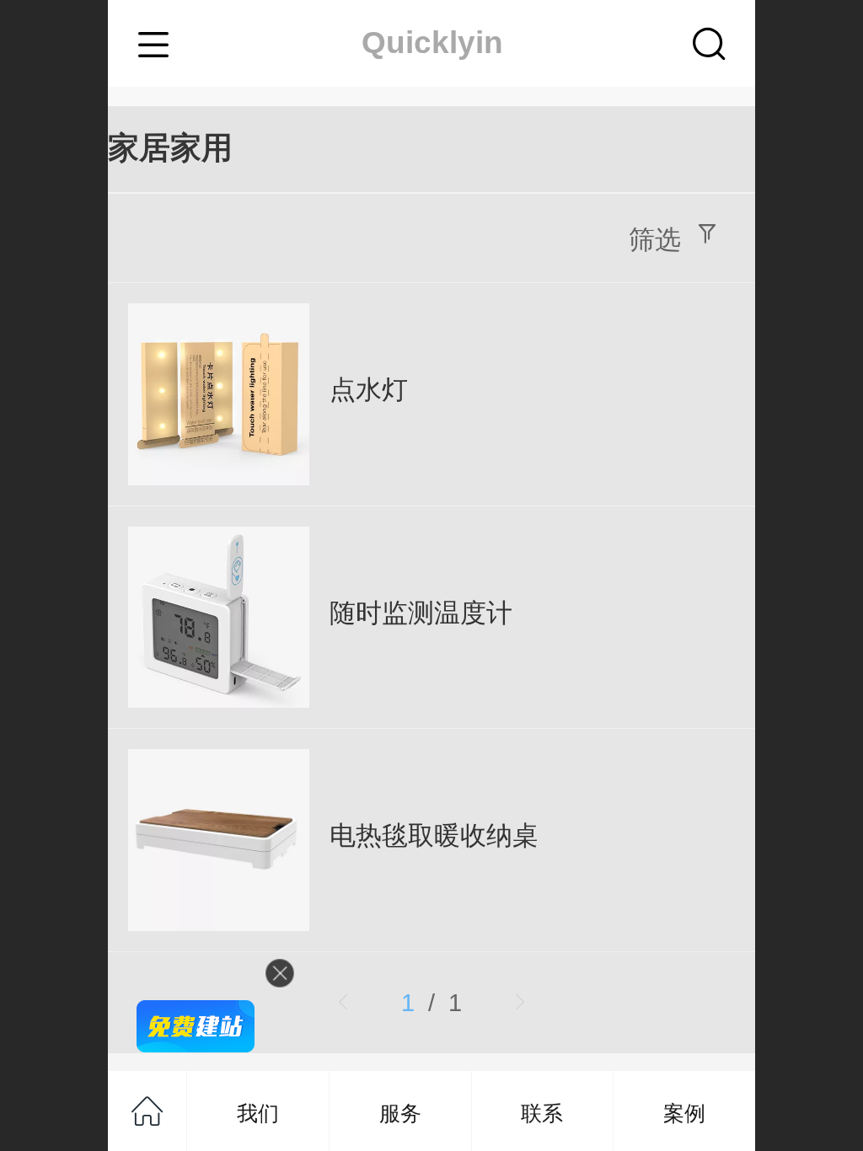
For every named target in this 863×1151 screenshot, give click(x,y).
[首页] (147, 1111)
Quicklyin (432, 42)
